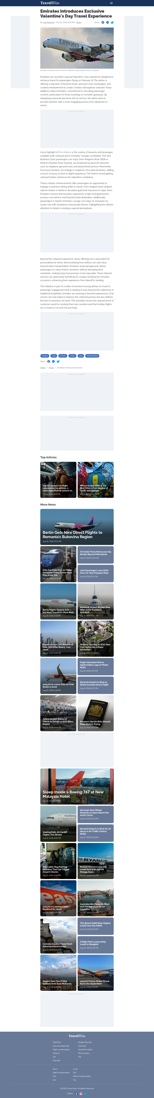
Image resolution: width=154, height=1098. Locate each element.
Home (42, 368)
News (78, 22)
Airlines (63, 356)
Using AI (56, 1053)
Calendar (56, 1060)
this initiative (65, 152)
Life (54, 1057)
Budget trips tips (85, 1042)
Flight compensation (61, 1049)
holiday (45, 356)
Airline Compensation (82, 1076)
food (53, 356)
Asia (80, 356)
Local (75, 1069)
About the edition (85, 1049)
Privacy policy (84, 1053)
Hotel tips (82, 1046)
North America (92, 356)
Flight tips (57, 1042)
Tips (54, 1076)
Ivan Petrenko (49, 22)
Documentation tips (61, 1046)
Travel (72, 356)
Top (79, 1057)
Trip (74, 1073)
